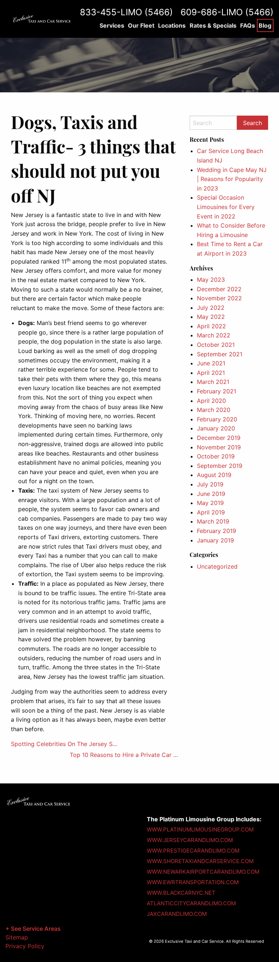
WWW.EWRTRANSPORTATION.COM (193, 882)
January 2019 (215, 540)
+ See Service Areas (33, 928)
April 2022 (211, 326)
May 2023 (211, 279)
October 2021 (216, 344)
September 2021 (219, 354)
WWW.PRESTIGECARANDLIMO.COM (193, 850)
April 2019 (211, 512)
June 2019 (211, 493)
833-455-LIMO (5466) (126, 12)
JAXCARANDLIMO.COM (177, 913)
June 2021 (211, 363)
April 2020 (211, 400)
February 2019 (216, 530)
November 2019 (219, 447)
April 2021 (211, 372)
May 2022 (211, 316)
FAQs (247, 25)
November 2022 (219, 298)
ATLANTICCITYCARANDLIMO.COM (191, 903)
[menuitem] (111, 25)
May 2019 (210, 502)
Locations (172, 25)
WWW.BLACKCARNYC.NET (181, 892)
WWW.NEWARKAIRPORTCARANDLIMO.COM (203, 871)
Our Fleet (141, 25)
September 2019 (219, 465)
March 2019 (213, 521)
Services (112, 25)
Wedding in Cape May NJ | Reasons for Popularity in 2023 (232, 179)
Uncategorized (217, 566)
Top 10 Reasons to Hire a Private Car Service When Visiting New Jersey (124, 754)
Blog (265, 25)
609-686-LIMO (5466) (227, 12)
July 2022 (211, 307)
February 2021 (216, 391)
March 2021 (213, 381)
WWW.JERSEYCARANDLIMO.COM (190, 840)
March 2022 (213, 335)
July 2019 (210, 484)
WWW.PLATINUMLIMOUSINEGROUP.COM (200, 829)
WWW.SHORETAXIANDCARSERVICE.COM (200, 861)
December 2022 (219, 289)
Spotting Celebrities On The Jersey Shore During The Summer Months (65, 743)
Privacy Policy (24, 946)
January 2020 (216, 428)
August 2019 (214, 474)
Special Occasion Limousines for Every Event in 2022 (226, 207)
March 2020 (213, 409)
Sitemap (16, 937)
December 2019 (218, 437)
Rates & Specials (213, 25)
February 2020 (217, 419)
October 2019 (216, 456)
